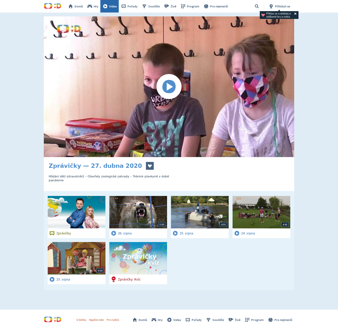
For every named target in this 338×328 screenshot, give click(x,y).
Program (193, 6)
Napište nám (96, 320)
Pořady (133, 6)
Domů (79, 6)
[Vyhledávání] (257, 6)
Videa (113, 6)
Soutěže (154, 6)
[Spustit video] (169, 86)
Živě (173, 6)
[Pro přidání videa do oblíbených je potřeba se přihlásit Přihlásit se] (150, 166)
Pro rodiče (113, 320)
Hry (96, 6)
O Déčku (81, 320)
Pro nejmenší (219, 6)
